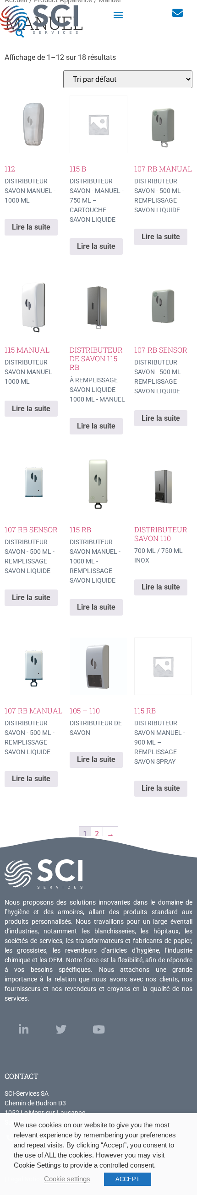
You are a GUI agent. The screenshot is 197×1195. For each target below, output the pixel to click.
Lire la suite (31, 227)
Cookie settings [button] (67, 1179)
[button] (118, 14)
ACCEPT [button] (127, 1179)
